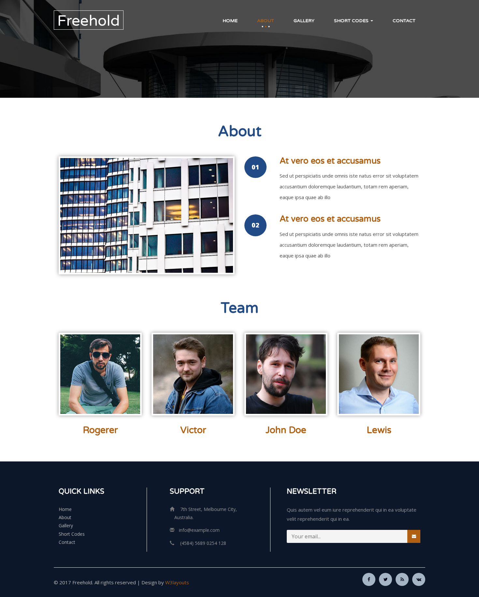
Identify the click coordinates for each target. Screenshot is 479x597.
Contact (404, 20)
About (265, 20)
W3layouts (177, 582)
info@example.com (199, 530)
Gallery (304, 20)
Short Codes (352, 20)
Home (230, 20)
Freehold (88, 21)
